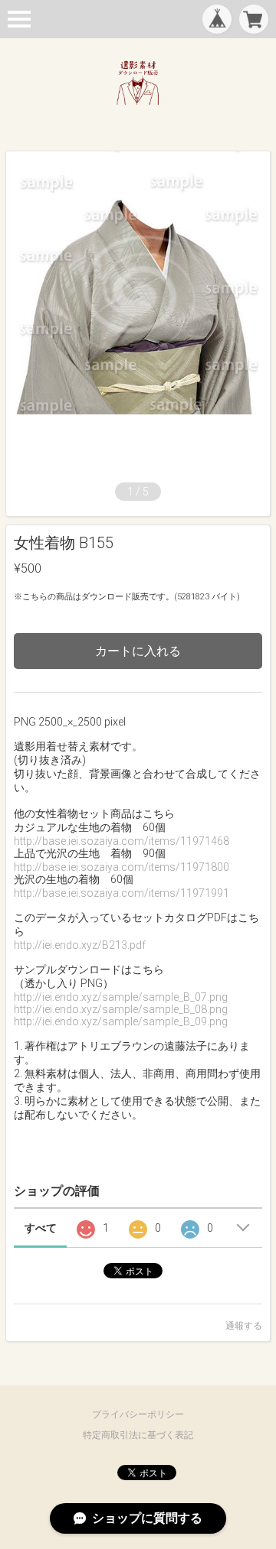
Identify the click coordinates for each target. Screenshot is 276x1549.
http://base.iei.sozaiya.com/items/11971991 (121, 893)
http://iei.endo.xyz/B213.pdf (80, 945)
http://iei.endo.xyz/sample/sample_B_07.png (121, 997)
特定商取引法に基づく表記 (138, 1435)
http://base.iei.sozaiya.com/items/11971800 (121, 867)
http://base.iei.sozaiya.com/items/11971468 (121, 841)
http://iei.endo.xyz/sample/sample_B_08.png (121, 1009)
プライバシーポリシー (138, 1414)
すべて (41, 1228)
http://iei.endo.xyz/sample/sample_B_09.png (121, 1021)
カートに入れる (138, 651)
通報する (243, 1325)
